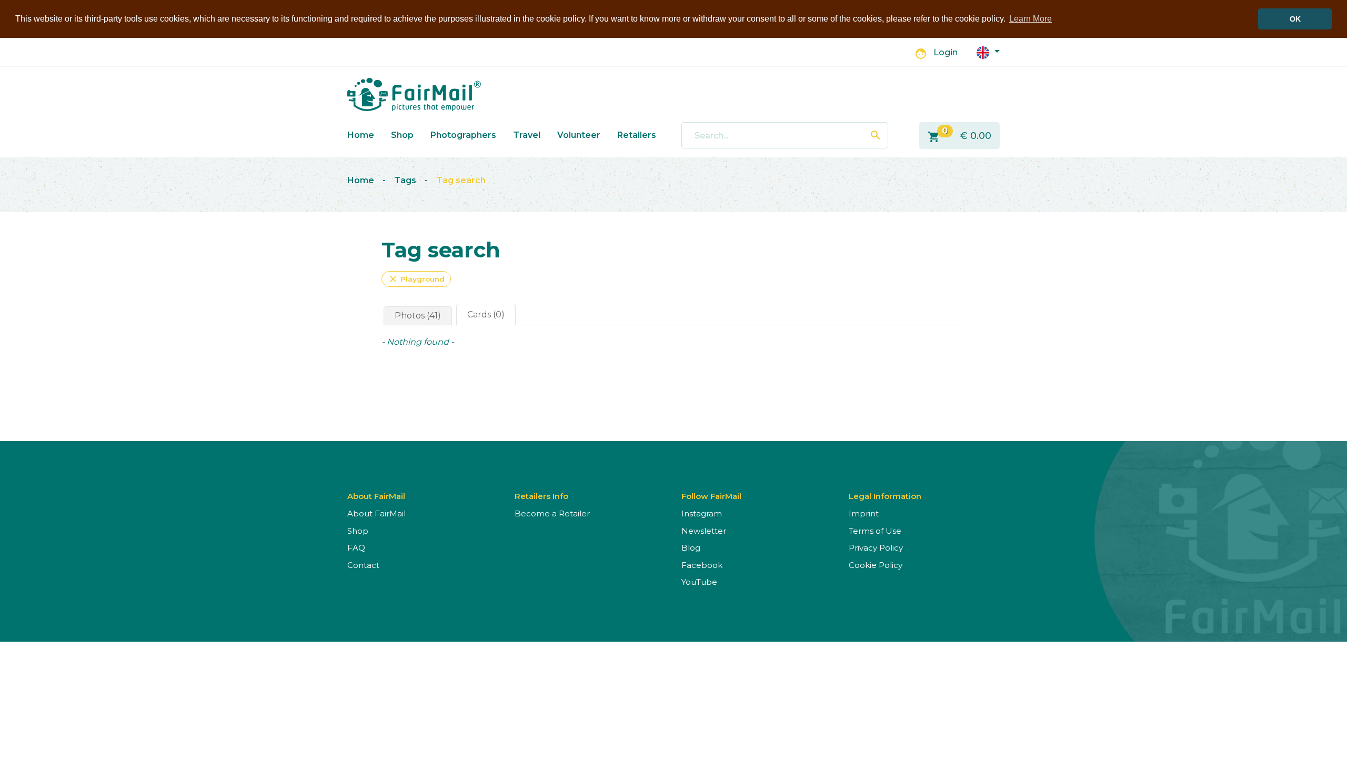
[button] (988, 51)
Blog (690, 548)
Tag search (461, 180)
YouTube (699, 582)
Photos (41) (418, 316)
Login (945, 52)
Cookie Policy (875, 565)
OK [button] (1295, 19)
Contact (363, 565)
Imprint (864, 513)
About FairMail (376, 513)
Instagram (701, 513)
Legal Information (885, 496)
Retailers (636, 135)
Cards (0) (486, 315)
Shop (402, 135)
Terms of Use (875, 531)
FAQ (356, 548)
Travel (526, 135)
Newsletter (703, 531)
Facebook (701, 565)
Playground (416, 279)
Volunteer (578, 135)
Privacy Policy (876, 548)
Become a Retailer (552, 513)
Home (360, 135)
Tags (405, 180)
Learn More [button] (1030, 18)
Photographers (463, 135)
